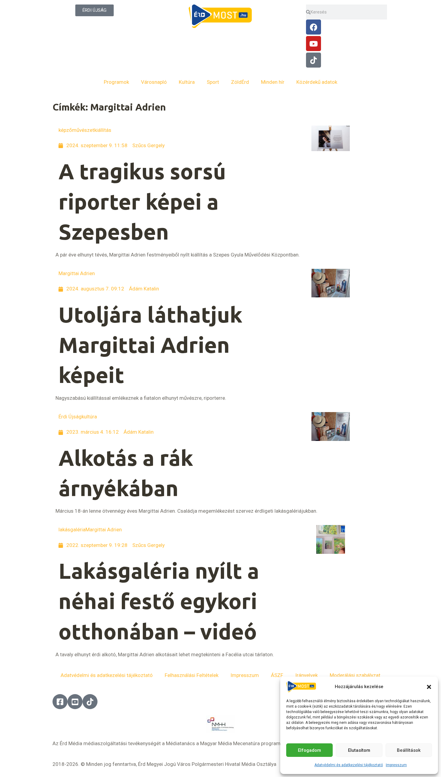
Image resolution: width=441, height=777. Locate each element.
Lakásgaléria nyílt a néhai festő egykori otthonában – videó (158, 601)
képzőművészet (76, 130)
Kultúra (187, 82)
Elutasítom (359, 750)
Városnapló (154, 82)
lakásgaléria (72, 530)
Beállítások (409, 750)
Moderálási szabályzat (355, 675)
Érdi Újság (70, 417)
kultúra (89, 417)
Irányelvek (306, 675)
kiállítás (102, 130)
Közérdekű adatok (316, 82)
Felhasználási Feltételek (191, 675)
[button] (429, 687)
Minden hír (272, 82)
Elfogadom (309, 750)
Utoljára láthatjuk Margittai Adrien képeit (150, 344)
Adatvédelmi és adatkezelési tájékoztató (348, 765)
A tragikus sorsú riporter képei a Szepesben (142, 201)
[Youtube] (313, 43)
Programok (116, 82)
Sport (213, 82)
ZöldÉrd (240, 82)
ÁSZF (277, 675)
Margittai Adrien (76, 273)
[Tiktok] (313, 60)
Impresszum (396, 765)
